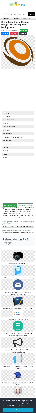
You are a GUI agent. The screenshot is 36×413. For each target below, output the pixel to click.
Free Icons (17, 18)
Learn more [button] (19, 405)
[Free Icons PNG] (17, 4)
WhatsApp (23, 30)
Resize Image (26, 18)
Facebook (5, 33)
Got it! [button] (18, 410)
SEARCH (31, 14)
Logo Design (6, 116)
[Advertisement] (18, 89)
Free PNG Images (6, 18)
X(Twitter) (22, 33)
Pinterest (14, 33)
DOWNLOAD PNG (10, 205)
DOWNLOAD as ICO (25, 205)
